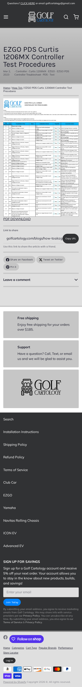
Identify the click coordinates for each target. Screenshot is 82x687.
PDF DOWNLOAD (17, 219)
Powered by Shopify (14, 681)
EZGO (7, 495)
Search (8, 419)
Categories (18, 647)
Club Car (9, 482)
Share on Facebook (21, 259)
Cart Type (31, 647)
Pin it (13, 266)
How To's (17, 87)
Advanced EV (13, 546)
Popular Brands (48, 647)
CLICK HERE (28, 3)
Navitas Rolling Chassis (21, 520)
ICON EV (9, 533)
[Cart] (74, 17)
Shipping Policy (15, 444)
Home (6, 87)
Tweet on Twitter (53, 259)
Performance (65, 647)
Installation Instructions (21, 432)
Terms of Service (15, 470)
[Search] (64, 17)
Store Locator (10, 652)
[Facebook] (5, 639)
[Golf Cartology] (41, 17)
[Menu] (7, 17)
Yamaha (9, 508)
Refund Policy (13, 457)
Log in (9, 660)
